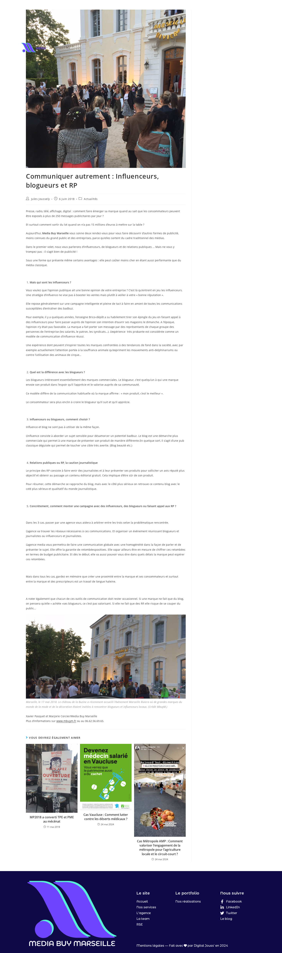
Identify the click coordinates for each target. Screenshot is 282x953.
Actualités (91, 199)
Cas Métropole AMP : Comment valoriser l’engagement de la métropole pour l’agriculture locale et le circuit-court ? (160, 847)
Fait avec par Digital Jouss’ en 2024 (198, 945)
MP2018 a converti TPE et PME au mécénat (52, 819)
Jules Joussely (40, 199)
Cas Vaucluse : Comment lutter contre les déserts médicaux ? (105, 817)
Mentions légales (150, 945)
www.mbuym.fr (66, 721)
